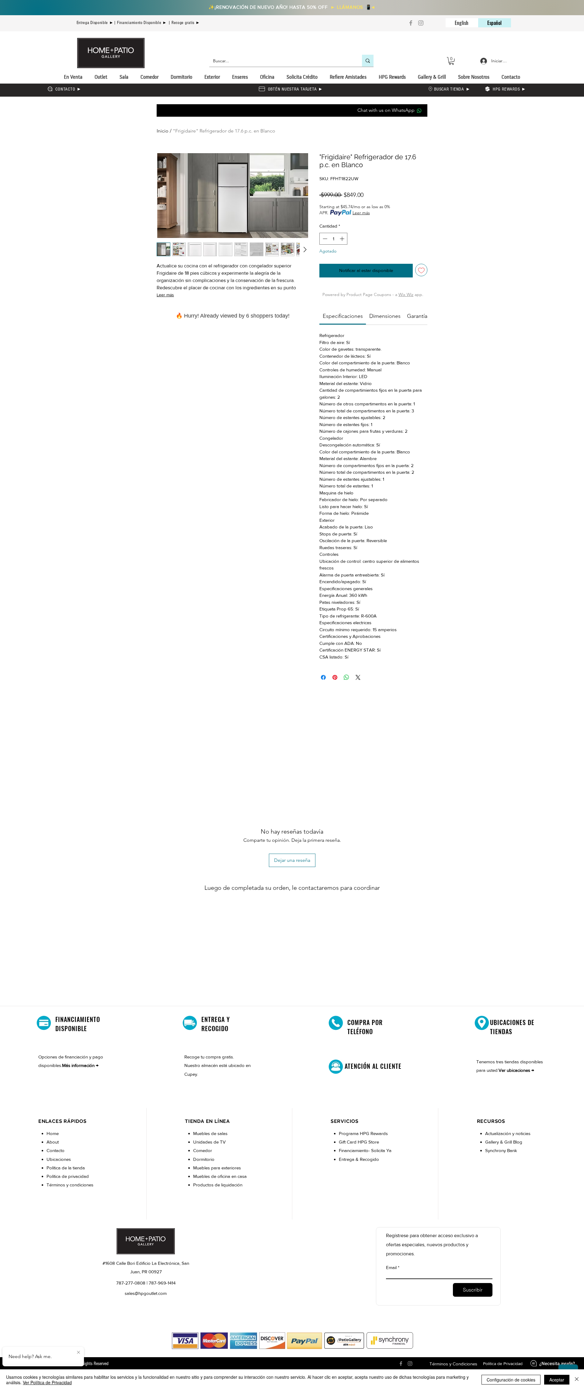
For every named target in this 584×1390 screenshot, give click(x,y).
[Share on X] (358, 677)
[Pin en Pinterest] (335, 677)
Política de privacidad (68, 1176)
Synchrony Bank (501, 1150)
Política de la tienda (66, 1167)
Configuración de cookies (511, 1380)
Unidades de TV (209, 1141)
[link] (343, 316)
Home (53, 1133)
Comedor (202, 1150)
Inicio (163, 131)
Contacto (55, 1150)
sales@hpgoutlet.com (146, 1293)
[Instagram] (420, 22)
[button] (451, 61)
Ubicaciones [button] (59, 1159)
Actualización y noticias (507, 1133)
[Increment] (343, 238)
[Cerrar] (576, 1379)
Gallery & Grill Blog (503, 1141)
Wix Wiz (405, 294)
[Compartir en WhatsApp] (346, 677)
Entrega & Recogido (359, 1159)
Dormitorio (204, 1159)
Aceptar (556, 1380)
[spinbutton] (333, 238)
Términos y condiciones (70, 1184)
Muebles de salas (210, 1133)
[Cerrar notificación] (78, 1352)
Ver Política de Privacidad (47, 1382)
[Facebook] (410, 22)
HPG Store (369, 1141)
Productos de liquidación (217, 1184)
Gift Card (348, 1141)
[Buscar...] (368, 61)
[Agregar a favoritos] (421, 270)
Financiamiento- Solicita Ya (365, 1150)
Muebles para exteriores (217, 1167)
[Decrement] (324, 238)
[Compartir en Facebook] (323, 677)
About (53, 1141)
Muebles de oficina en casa (220, 1176)
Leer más (165, 294)
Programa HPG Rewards (364, 1133)
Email (391, 1267)
